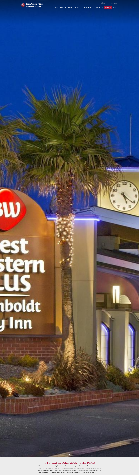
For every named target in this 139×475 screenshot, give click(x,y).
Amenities (63, 7)
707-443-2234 (114, 3)
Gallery (70, 7)
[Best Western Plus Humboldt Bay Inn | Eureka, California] (69, 454)
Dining (76, 7)
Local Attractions (86, 7)
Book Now (108, 7)
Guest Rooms (54, 7)
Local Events (99, 7)
